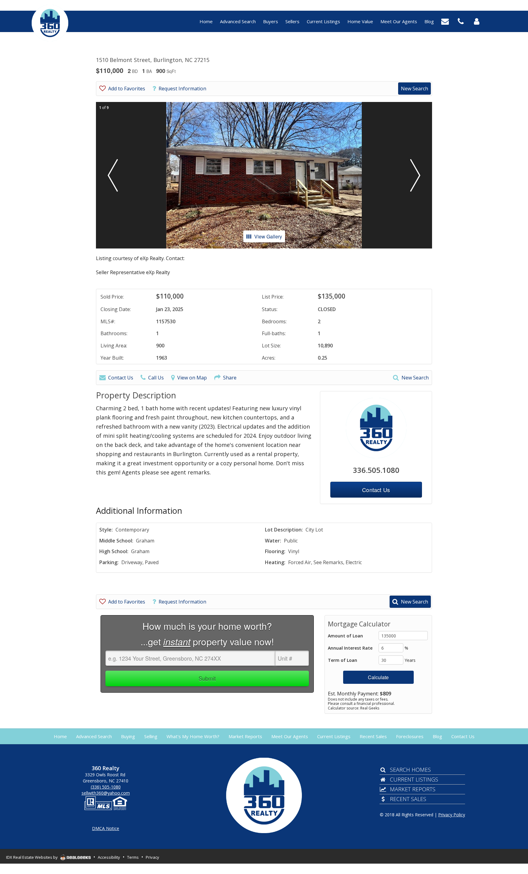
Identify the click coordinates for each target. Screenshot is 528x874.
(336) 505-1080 (106, 787)
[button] (113, 175)
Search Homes (410, 769)
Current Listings (414, 779)
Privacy (152, 857)
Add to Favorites (126, 88)
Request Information (182, 88)
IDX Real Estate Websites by (32, 857)
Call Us (156, 377)
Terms (133, 857)
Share (230, 377)
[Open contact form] (445, 20)
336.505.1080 (376, 470)
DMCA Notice (105, 828)
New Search (414, 88)
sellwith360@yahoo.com (106, 793)
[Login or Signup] (476, 20)
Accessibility (109, 857)
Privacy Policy (451, 815)
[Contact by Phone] (461, 20)
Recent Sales (408, 799)
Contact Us (120, 377)
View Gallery (268, 236)
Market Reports (412, 789)
